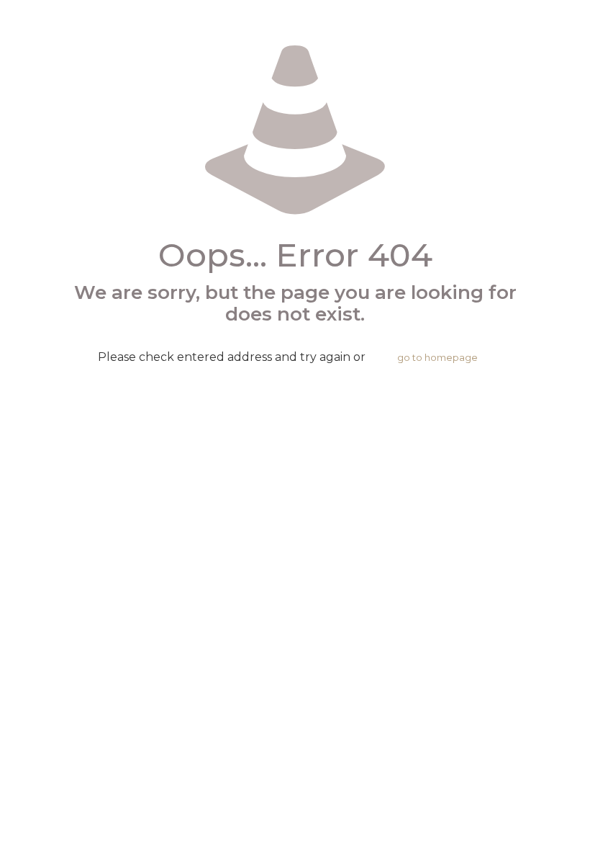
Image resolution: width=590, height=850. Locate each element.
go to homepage (437, 357)
